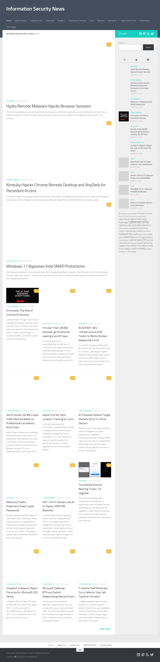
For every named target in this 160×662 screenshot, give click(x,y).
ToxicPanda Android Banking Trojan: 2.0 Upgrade (90, 489)
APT (138, 213)
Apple (134, 213)
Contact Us (74, 645)
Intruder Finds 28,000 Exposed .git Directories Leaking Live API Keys (56, 332)
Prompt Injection (124, 240)
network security (143, 234)
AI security (124, 213)
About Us (61, 645)
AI (119, 213)
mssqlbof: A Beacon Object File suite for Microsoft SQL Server (22, 592)
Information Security (77, 20)
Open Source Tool (128, 20)
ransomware (136, 239)
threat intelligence (125, 249)
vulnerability (139, 248)
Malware (100, 20)
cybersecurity (138, 222)
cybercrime (135, 218)
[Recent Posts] (124, 60)
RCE (145, 240)
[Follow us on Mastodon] (144, 33)
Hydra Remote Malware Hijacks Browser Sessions (48, 106)
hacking (139, 228)
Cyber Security (21, 20)
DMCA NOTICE (90, 645)
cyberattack (124, 219)
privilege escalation (146, 237)
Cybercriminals (36, 20)
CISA (146, 213)
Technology (11, 27)
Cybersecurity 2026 (127, 225)
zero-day (132, 251)
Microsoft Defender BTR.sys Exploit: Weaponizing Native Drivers (58, 592)
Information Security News (35, 9)
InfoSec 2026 (124, 231)
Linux (91, 20)
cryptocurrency (141, 216)
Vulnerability (144, 20)
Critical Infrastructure (130, 216)
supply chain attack (128, 245)
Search (121, 43)
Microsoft (112, 20)
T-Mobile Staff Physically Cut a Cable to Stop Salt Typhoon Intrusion (93, 592)
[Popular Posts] (136, 60)
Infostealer (133, 231)
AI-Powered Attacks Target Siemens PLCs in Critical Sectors (94, 419)
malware (124, 233)
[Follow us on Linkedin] (140, 33)
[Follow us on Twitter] (152, 33)
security (133, 243)
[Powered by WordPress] (15, 657)
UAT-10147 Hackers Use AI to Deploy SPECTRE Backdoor (58, 506)
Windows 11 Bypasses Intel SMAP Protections (45, 266)
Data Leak (50, 20)
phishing (128, 237)
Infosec (145, 228)
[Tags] (148, 60)
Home (8, 20)
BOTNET (142, 213)
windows (149, 249)
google (133, 228)
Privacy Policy (106, 645)
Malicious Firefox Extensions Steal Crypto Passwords (20, 506)
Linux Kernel (146, 231)
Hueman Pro (32, 657)
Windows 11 (123, 252)
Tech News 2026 (145, 245)
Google (61, 20)
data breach (143, 225)
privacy (135, 237)
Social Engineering (144, 243)
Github (128, 228)
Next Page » (105, 628)
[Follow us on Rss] (148, 33)
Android (130, 213)
